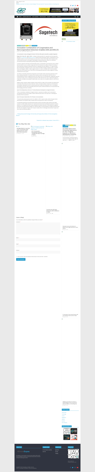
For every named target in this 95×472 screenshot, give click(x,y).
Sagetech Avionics (32, 57)
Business (19, 45)
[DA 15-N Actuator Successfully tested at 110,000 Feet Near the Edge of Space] (38, 126)
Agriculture (57, 449)
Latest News (64, 412)
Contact (59, 16)
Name (17, 237)
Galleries (63, 419)
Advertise (54, 16)
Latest (27, 45)
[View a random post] (77, 17)
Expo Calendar (35, 16)
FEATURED (23, 45)
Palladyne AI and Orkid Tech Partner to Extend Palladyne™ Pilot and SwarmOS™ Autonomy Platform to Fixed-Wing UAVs (37, 4)
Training (56, 453)
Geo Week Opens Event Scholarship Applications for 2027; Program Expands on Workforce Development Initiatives (70, 131)
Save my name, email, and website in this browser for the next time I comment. (33, 256)
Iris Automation (24, 57)
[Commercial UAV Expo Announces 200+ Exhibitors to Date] (53, 126)
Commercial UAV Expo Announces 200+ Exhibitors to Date (52, 211)
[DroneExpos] (17, 17)
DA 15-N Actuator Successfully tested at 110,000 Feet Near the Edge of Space (38, 132)
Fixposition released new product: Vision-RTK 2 (48, 120)
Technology (64, 414)
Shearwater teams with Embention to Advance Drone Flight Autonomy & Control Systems (70, 227)
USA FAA (44, 451)
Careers (63, 415)
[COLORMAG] (23, 449)
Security (56, 451)
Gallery (48, 16)
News (20, 16)
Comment (18, 221)
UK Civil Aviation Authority (47, 449)
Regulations (64, 417)
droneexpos (25, 51)
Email (17, 244)
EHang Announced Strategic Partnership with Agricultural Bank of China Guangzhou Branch (36, 114)
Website (17, 250)
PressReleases (34, 45)
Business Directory (27, 16)
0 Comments (30, 51)
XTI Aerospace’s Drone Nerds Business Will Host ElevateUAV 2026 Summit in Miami (70, 315)
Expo (64, 125)
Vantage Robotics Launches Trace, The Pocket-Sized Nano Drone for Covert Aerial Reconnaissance (23, 130)
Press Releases (43, 16)
